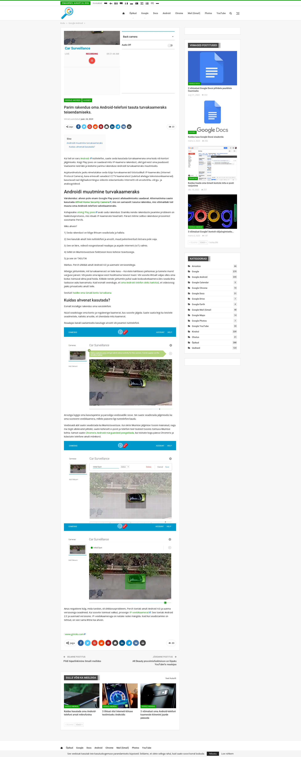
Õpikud (133, 13)
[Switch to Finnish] (110, 2)
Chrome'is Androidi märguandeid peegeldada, (110, 432)
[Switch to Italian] (126, 2)
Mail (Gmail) (194, 13)
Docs (155, 13)
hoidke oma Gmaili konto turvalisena (92, 292)
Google (144, 13)
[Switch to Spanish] (141, 2)
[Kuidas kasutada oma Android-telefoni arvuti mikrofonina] (81, 695)
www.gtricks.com (74, 634)
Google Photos (199, 320)
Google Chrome (199, 288)
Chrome (179, 13)
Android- (85, 158)
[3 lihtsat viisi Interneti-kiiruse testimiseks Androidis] (120, 695)
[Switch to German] (121, 2)
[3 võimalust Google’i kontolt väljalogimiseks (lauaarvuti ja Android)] (212, 211)
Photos (208, 13)
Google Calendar (200, 282)
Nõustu (213, 753)
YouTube (221, 13)
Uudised (87, 100)
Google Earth (198, 304)
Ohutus (195, 337)
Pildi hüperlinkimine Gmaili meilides (82, 661)
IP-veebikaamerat (139, 612)
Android (167, 13)
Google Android (73, 100)
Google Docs (194, 83)
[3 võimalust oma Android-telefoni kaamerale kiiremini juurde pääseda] (158, 695)
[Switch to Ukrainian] (152, 2)
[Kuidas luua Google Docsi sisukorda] (212, 117)
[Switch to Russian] (157, 2)
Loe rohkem (227, 754)
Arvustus (193, 178)
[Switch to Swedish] (147, 2)
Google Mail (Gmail (201, 310)
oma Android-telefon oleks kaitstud (140, 282)
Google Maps (198, 315)
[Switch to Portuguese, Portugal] (136, 2)
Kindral (195, 331)
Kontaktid (97, 3)
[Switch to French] (116, 2)
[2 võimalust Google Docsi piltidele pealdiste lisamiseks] (212, 68)
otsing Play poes (86, 212)
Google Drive (198, 299)
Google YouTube (200, 326)
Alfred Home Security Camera (92, 202)
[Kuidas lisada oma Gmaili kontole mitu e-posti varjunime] (212, 163)
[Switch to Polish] (131, 2)
